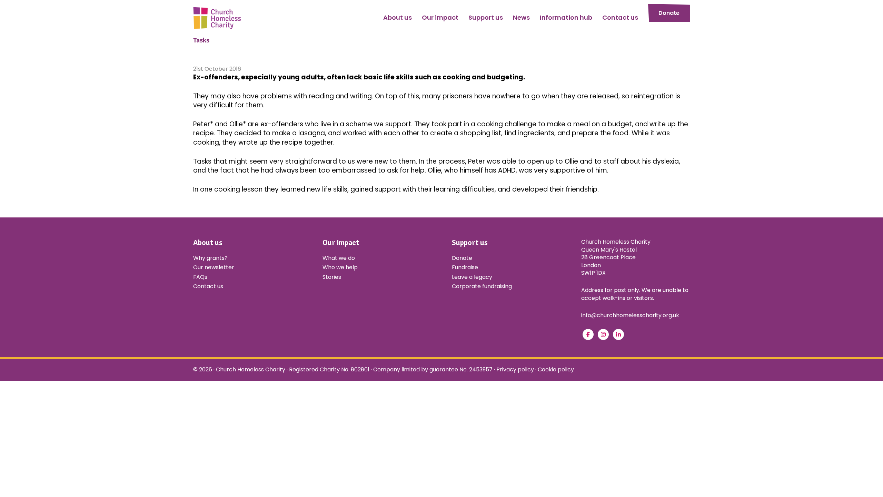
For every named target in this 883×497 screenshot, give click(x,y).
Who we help (340, 267)
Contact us (208, 286)
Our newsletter (213, 267)
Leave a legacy (472, 277)
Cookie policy (556, 369)
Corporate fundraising (482, 286)
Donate (668, 13)
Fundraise (465, 267)
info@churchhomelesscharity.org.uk (630, 315)
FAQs (200, 277)
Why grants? (210, 258)
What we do (339, 258)
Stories (332, 277)
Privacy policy (515, 369)
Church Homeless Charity (250, 369)
